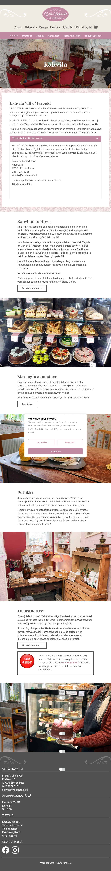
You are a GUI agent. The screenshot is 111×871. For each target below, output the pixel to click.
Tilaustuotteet (93, 35)
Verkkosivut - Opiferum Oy (55, 862)
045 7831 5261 (70, 662)
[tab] (55, 139)
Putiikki (40, 35)
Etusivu (18, 27)
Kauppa (43, 27)
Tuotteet (27, 35)
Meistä (54, 27)
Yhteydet (87, 27)
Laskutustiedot (10, 821)
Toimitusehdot (10, 828)
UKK (76, 27)
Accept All (56, 451)
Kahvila (14, 35)
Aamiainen (54, 35)
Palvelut (30, 27)
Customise (42, 442)
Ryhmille (67, 27)
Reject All (69, 442)
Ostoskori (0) (97, 27)
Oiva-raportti (9, 835)
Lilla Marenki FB (21, 184)
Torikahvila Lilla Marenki (27, 138)
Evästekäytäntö (11, 832)
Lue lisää (27, 404)
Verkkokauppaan (31, 288)
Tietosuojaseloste (12, 825)
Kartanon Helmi (72, 35)
